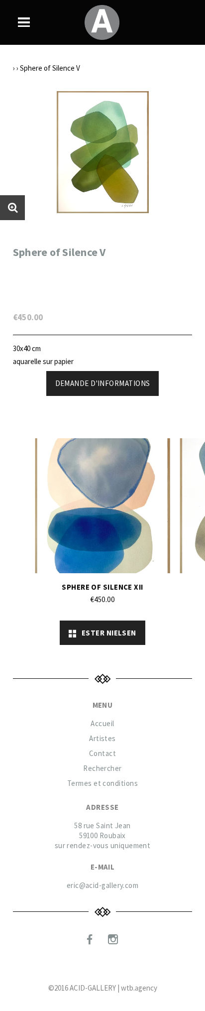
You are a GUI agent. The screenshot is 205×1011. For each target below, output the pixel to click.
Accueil (102, 723)
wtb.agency (139, 988)
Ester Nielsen (106, 632)
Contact (102, 753)
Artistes (102, 738)
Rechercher (102, 768)
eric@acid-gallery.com (102, 885)
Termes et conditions (102, 783)
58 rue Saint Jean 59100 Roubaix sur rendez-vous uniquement (103, 835)
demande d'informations (102, 383)
